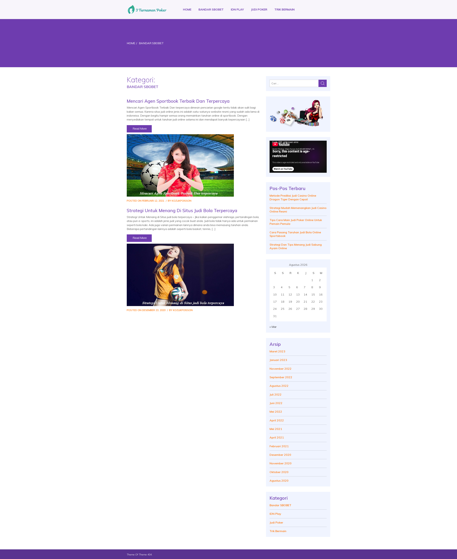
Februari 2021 (279, 446)
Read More (139, 128)
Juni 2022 (276, 403)
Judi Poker (259, 9)
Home (187, 9)
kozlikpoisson (181, 200)
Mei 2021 (276, 429)
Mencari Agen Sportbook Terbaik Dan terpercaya (178, 101)
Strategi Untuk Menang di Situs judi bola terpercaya (182, 210)
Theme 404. (145, 554)
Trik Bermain (284, 9)
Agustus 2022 (279, 386)
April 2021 (277, 437)
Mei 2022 (276, 411)
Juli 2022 (276, 394)
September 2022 (281, 377)
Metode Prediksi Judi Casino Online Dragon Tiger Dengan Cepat (293, 197)
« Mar (273, 327)
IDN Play (237, 9)
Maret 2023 (277, 351)
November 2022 (281, 368)
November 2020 (281, 463)
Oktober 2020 (279, 472)
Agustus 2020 (279, 480)
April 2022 (277, 420)
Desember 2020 (280, 455)
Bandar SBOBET (211, 9)
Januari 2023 (278, 360)
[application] (298, 157)
